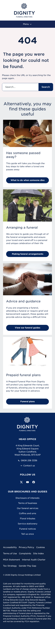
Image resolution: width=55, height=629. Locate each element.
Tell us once (27, 534)
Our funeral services (27, 508)
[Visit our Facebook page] (33, 482)
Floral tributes (27, 518)
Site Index (38, 553)
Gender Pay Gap (27, 566)
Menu (26, 24)
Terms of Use (10, 553)
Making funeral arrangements (27, 254)
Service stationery (27, 523)
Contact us (29, 466)
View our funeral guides (27, 328)
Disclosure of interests (27, 498)
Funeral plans (27, 401)
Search (46, 87)
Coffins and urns (27, 513)
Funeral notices (27, 529)
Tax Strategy (10, 566)
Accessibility (10, 547)
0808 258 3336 (29, 461)
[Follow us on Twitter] (21, 482)
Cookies (40, 547)
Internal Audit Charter (33, 559)
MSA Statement (11, 559)
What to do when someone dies (28, 180)
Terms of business (27, 503)
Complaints (25, 553)
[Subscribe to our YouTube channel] (27, 482)
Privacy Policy (26, 547)
